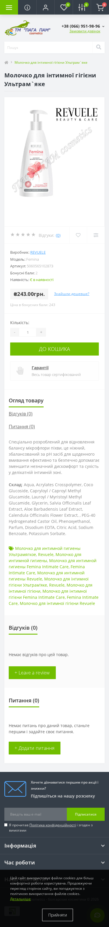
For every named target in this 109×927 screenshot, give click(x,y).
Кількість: (19, 322)
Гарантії (40, 367)
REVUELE (38, 252)
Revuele (45, 554)
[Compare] (96, 235)
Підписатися (86, 814)
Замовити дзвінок (84, 31)
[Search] (98, 47)
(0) (58, 235)
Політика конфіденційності (52, 825)
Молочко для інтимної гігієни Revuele (57, 603)
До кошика (54, 348)
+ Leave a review (32, 673)
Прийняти (57, 915)
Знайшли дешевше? (71, 293)
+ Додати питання (35, 748)
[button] (45, 7)
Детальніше (20, 898)
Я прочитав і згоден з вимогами (51, 828)
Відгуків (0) (21, 414)
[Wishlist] (78, 235)
